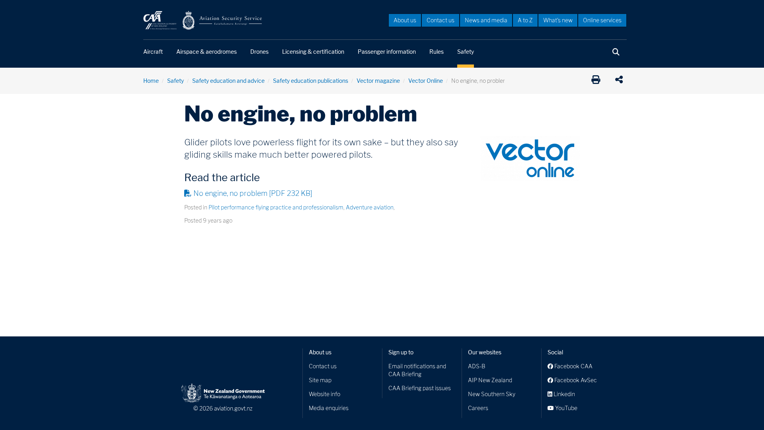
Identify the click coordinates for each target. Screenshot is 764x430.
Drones (259, 51)
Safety (465, 51)
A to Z (525, 20)
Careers (478, 408)
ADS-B (476, 366)
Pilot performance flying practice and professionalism (276, 207)
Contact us (440, 20)
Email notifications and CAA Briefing (417, 370)
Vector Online (425, 80)
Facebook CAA (572, 366)
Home (151, 80)
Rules (436, 51)
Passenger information (387, 51)
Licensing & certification (313, 51)
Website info (324, 394)
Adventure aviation (370, 207)
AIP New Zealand (490, 380)
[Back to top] (741, 407)
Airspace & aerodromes (206, 51)
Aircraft (153, 51)
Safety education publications (310, 80)
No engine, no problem (252, 193)
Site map (320, 380)
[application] (621, 81)
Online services (602, 20)
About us (405, 20)
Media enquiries (329, 408)
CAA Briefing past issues (419, 388)
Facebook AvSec (575, 380)
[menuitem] (404, 20)
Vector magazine (378, 80)
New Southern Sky (491, 394)
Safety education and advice (228, 80)
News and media (486, 20)
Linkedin (563, 394)
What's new (558, 20)
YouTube (565, 408)
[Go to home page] (203, 20)
